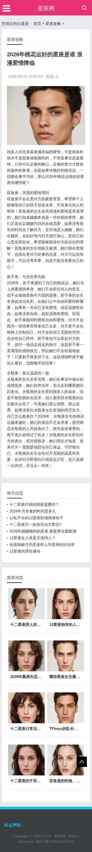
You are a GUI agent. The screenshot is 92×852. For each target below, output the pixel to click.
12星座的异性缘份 (24, 551)
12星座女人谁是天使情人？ (32, 538)
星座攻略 (53, 23)
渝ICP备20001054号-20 (55, 841)
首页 (37, 23)
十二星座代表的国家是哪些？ (34, 504)
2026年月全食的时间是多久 (32, 511)
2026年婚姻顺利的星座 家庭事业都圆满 (42, 531)
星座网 (46, 8)
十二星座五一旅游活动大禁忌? (35, 524)
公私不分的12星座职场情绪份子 (36, 518)
